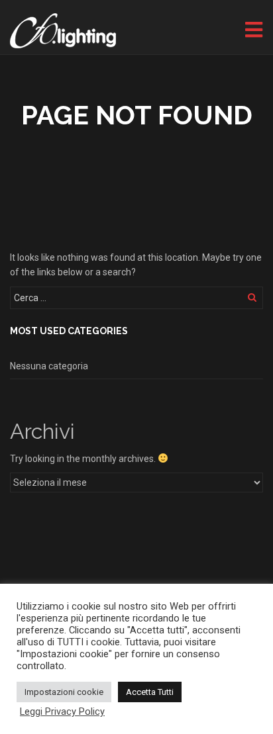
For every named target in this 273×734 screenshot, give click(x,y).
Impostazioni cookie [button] (64, 692)
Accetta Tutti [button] (150, 692)
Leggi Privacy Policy (62, 711)
